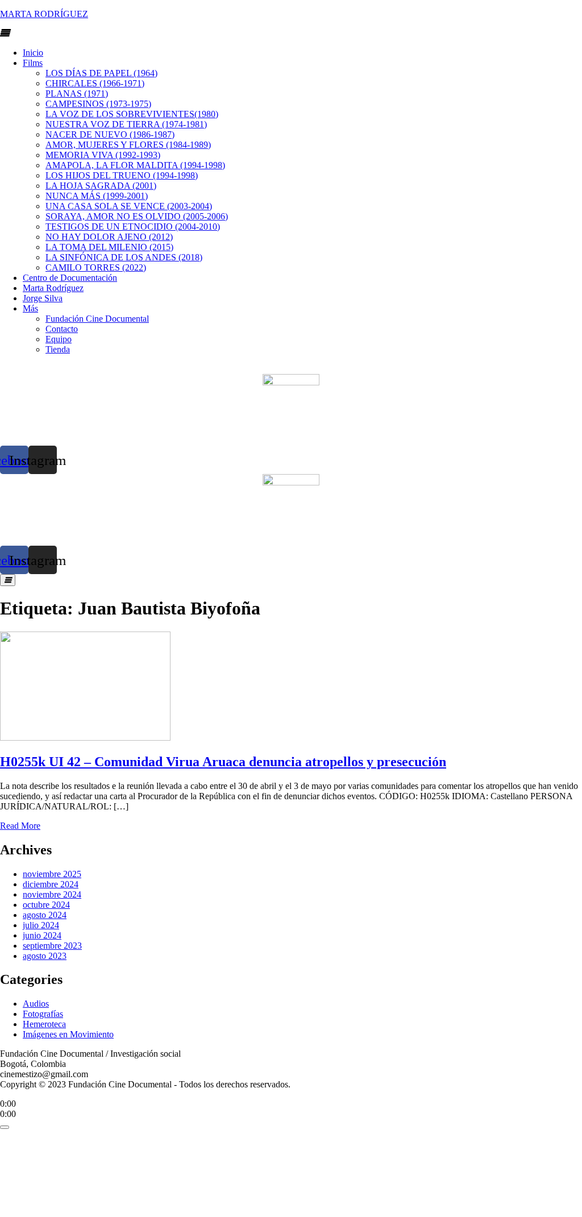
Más (30, 308)
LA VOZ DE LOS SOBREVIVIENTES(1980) (131, 114)
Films (33, 63)
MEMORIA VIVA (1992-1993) (102, 155)
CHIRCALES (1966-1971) (94, 83)
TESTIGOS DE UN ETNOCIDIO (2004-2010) (132, 226)
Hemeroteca (44, 1024)
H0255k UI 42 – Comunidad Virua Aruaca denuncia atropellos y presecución (223, 761)
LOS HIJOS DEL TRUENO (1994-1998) (121, 175)
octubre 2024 (46, 904)
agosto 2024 (44, 915)
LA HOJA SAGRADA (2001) (100, 185)
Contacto (61, 329)
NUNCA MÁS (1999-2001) (96, 196)
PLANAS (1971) (76, 93)
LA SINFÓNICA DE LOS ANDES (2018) (123, 257)
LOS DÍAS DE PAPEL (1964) (101, 73)
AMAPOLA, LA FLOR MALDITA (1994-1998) (135, 165)
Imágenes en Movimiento (68, 1034)
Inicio (33, 52)
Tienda (57, 349)
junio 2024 (42, 935)
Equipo (58, 339)
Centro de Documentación (70, 278)
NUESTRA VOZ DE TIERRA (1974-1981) (126, 124)
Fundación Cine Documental (97, 318)
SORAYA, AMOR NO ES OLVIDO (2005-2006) (136, 216)
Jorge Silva (43, 298)
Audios (36, 1003)
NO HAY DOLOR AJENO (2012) (109, 237)
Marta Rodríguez (53, 288)
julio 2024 (41, 925)
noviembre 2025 (52, 874)
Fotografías (43, 1014)
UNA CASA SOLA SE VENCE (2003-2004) (128, 206)
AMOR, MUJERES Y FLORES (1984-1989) (128, 144)
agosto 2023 (44, 956)
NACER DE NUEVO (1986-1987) (109, 134)
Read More (20, 825)
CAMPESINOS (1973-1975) (98, 104)
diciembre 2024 (50, 884)
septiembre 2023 (52, 945)
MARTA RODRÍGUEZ (44, 14)
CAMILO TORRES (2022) (95, 267)
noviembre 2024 (52, 894)
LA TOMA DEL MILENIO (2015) (109, 247)
